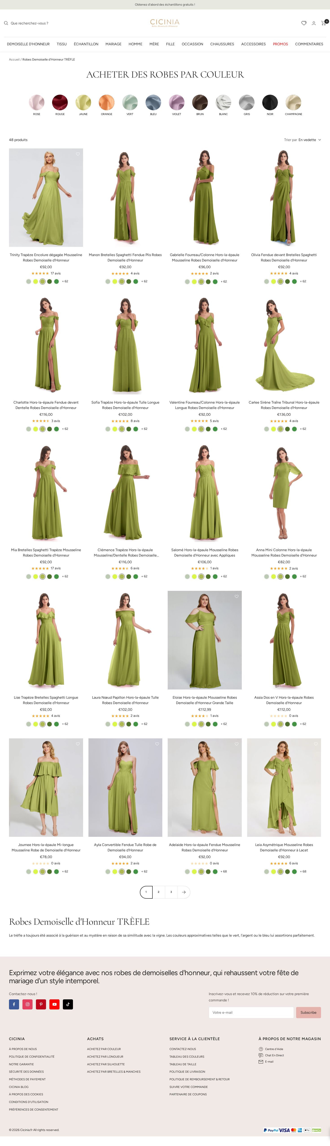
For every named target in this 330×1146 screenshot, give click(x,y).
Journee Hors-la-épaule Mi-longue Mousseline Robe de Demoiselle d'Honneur (46, 847)
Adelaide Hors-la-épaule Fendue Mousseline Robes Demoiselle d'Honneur (204, 847)
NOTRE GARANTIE (21, 1064)
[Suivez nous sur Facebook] (14, 1004)
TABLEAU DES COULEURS (186, 1056)
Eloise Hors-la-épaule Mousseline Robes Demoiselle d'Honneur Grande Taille (205, 700)
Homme (135, 44)
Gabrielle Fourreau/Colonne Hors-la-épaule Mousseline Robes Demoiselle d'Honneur (204, 257)
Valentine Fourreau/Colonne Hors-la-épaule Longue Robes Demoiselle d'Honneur (204, 405)
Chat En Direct (274, 1055)
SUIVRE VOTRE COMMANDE (188, 1087)
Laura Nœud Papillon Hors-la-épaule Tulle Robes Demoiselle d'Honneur (125, 700)
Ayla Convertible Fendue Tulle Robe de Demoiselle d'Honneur (125, 847)
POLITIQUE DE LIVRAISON (187, 1071)
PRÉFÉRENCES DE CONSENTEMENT (33, 1109)
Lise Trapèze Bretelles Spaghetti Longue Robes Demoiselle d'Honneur (46, 700)
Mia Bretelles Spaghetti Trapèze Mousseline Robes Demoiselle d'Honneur (46, 552)
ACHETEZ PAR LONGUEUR (105, 1056)
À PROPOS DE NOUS (23, 1049)
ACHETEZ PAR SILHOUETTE (106, 1064)
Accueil (14, 59)
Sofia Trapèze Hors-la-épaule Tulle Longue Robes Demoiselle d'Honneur (125, 405)
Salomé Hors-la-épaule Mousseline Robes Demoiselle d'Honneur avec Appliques (204, 552)
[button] (37, 105)
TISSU (62, 44)
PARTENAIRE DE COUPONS (188, 1094)
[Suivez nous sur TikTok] (68, 1004)
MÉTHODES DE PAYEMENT (27, 1079)
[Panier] (323, 23)
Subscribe (309, 1012)
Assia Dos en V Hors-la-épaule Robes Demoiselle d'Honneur (284, 700)
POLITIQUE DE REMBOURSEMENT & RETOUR (199, 1079)
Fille (170, 44)
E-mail (269, 1061)
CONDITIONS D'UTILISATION (28, 1102)
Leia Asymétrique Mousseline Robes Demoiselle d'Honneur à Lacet (284, 847)
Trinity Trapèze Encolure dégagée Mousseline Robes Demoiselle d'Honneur (46, 257)
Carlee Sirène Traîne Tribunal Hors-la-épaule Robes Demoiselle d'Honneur (284, 405)
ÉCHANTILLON (86, 44)
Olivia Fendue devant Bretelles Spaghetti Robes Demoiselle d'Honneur (284, 257)
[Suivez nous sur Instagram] (27, 1004)
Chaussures (222, 44)
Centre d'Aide (274, 1049)
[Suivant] (184, 892)
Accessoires (253, 44)
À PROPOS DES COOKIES (26, 1094)
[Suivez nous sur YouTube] (54, 1004)
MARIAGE (113, 44)
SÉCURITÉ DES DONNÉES (26, 1071)
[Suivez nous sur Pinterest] (41, 1004)
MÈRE (154, 44)
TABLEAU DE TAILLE (182, 1064)
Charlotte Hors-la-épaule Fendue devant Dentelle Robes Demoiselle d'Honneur (46, 405)
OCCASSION (192, 44)
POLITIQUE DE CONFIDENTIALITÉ (32, 1056)
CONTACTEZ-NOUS (182, 1049)
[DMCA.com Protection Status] (316, 1130)
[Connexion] (314, 23)
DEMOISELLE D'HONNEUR (28, 44)
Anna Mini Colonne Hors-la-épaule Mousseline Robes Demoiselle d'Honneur (284, 552)
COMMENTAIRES (309, 44)
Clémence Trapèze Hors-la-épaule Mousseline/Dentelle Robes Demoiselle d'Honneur (125, 553)
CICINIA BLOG (19, 1087)
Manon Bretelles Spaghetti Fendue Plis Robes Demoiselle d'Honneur (125, 257)
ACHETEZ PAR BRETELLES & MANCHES (114, 1071)
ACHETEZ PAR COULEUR (104, 1049)
